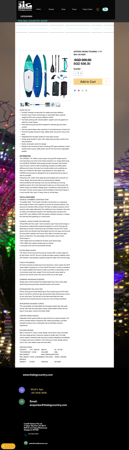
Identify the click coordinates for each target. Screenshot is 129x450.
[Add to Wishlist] (106, 82)
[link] (99, 7)
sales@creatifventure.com (38, 444)
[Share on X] (86, 90)
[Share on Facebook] (75, 90)
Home (22, 43)
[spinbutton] (78, 73)
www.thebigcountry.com (38, 374)
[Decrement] (75, 73)
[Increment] (81, 73)
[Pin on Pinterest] (79, 90)
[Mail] (22, 402)
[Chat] (22, 390)
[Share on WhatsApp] (82, 90)
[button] (98, 9)
